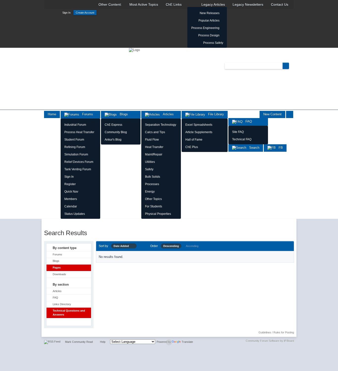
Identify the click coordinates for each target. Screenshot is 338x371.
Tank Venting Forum (77, 169)
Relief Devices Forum (78, 162)
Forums (86, 114)
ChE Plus (191, 147)
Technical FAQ (241, 139)
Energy (150, 191)
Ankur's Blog (113, 139)
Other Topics (153, 199)
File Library (214, 114)
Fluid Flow (152, 139)
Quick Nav (71, 191)
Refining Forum (74, 147)
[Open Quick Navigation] (289, 114)
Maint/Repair (153, 154)
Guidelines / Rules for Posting (276, 332)
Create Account (85, 12)
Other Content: (110, 4)
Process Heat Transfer (79, 132)
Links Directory (62, 304)
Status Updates (74, 214)
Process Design (208, 35)
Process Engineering (205, 28)
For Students (153, 206)
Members (70, 199)
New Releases (209, 13)
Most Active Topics (143, 4)
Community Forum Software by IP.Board (270, 340)
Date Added (122, 246)
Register (70, 184)
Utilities (150, 162)
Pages (57, 267)
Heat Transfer (154, 147)
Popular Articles (208, 20)
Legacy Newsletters (248, 4)
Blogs (122, 114)
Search (252, 147)
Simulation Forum (76, 154)
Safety (149, 169)
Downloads (59, 274)
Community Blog (116, 132)
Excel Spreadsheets (198, 124)
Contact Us (279, 4)
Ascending (192, 246)
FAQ (247, 121)
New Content (272, 114)
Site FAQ (238, 132)
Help (102, 341)
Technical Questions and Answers (69, 312)
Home (52, 114)
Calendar (70, 206)
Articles (167, 114)
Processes (152, 184)
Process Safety (213, 43)
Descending (171, 246)
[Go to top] (169, 342)
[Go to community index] (134, 49)
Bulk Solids (152, 176)
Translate (187, 341)
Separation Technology (160, 124)
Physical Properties (158, 214)
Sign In (66, 12)
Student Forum (74, 139)
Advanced (292, 66)
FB (279, 147)
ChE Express (113, 124)
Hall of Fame (193, 139)
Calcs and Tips (155, 132)
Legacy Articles (213, 4)
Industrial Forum (75, 124)
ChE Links (174, 4)
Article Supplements (198, 132)
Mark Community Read (79, 341)
